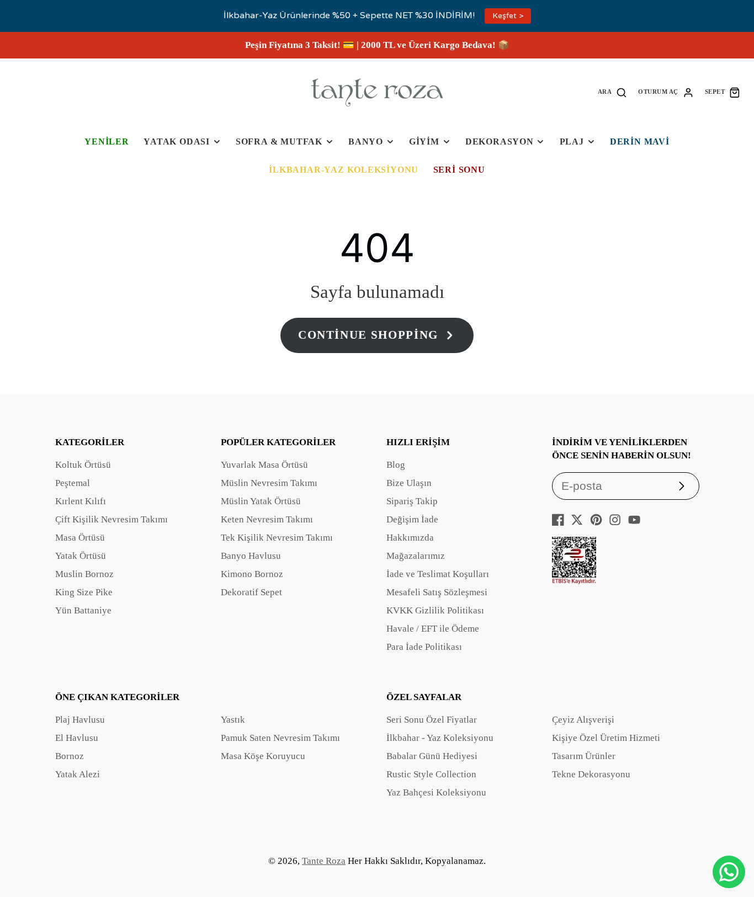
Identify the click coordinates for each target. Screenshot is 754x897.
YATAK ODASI (177, 141)
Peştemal (72, 483)
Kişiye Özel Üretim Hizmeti (606, 738)
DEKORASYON (499, 141)
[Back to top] (729, 836)
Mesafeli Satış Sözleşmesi (436, 592)
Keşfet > (507, 15)
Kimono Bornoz (252, 574)
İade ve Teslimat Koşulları (437, 574)
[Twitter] (577, 520)
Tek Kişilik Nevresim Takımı (277, 537)
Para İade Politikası (424, 647)
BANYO (365, 141)
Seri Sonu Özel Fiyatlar (431, 719)
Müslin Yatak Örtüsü (261, 501)
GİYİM (424, 141)
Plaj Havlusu (80, 719)
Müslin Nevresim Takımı (269, 483)
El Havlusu (76, 738)
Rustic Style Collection (431, 774)
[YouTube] (634, 520)
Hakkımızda (410, 537)
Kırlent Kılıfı (80, 501)
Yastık (233, 719)
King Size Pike (84, 592)
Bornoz (69, 756)
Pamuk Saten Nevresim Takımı (280, 738)
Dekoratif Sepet (251, 592)
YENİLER (106, 141)
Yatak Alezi (77, 774)
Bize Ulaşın (409, 483)
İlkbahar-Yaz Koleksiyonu (343, 169)
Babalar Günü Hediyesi (431, 756)
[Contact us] (729, 872)
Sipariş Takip (412, 501)
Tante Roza (324, 861)
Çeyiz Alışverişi (583, 719)
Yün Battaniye (83, 610)
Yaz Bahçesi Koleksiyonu (436, 792)
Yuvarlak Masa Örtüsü (264, 465)
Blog (395, 465)
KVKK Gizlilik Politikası (435, 610)
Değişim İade (412, 519)
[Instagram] (615, 520)
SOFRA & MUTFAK (279, 141)
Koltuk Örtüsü (83, 465)
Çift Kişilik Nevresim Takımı (111, 519)
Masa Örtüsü (80, 537)
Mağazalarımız (415, 556)
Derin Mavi (640, 141)
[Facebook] (558, 520)
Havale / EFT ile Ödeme (432, 628)
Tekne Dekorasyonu (591, 774)
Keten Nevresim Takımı (267, 519)
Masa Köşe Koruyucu (263, 756)
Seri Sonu (459, 169)
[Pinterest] (596, 520)
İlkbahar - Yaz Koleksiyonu (439, 738)
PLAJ (572, 141)
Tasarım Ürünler (583, 756)
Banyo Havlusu (251, 556)
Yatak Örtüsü (80, 556)
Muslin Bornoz (84, 574)
